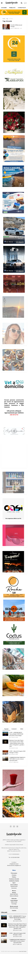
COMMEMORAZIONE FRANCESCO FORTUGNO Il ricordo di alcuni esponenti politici (17, 759)
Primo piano (14, 873)
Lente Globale (14, 900)
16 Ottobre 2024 (18, 944)
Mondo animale (14, 906)
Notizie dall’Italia (14, 894)
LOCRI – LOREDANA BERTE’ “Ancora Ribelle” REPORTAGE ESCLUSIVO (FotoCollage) (16, 734)
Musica (14, 890)
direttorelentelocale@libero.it (14, 865)
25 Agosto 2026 (18, 930)
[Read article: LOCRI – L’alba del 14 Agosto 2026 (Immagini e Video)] (4, 934)
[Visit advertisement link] (14, 12)
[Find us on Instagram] (14, 826)
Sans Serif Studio (22, 951)
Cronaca (14, 875)
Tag (7, 18)
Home (4, 18)
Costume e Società (14, 879)
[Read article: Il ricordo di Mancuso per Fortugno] (6, 26)
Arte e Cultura (14, 884)
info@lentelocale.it (14, 863)
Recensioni (14, 888)
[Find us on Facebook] (11, 826)
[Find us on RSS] (17, 826)
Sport (14, 882)
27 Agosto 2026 (18, 920)
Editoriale (14, 898)
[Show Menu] (1, 3)
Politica (14, 877)
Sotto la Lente (14, 902)
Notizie (14, 892)
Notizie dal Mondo (14, 895)
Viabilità (14, 910)
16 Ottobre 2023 (15, 28)
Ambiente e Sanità (14, 880)
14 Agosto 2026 (18, 936)
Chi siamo (4, 7)
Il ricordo (11, 18)
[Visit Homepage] (12, 3)
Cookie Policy (22, 7)
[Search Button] (21, 3)
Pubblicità (12, 7)
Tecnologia (14, 903)
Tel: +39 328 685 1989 (14, 857)
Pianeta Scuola (14, 886)
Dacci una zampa (14, 907)
